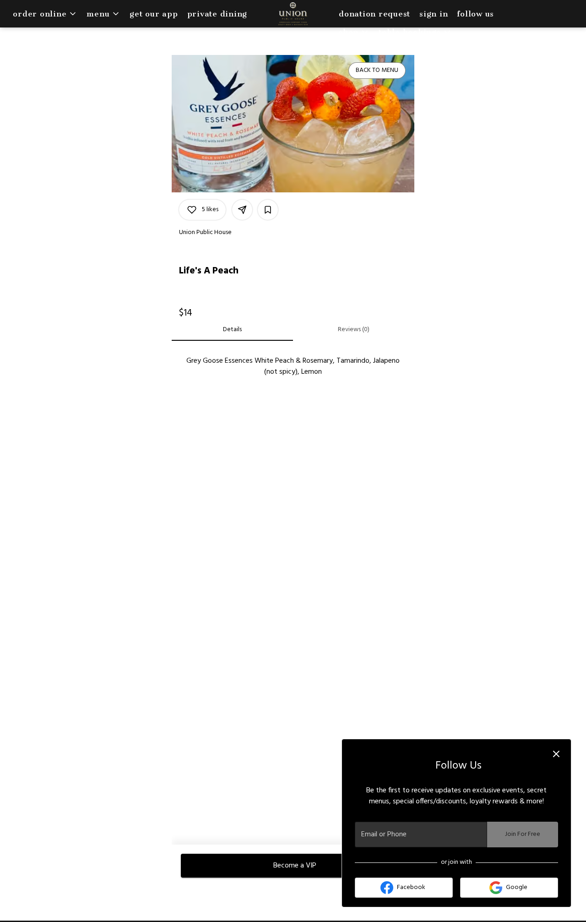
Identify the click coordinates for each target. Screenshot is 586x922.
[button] (45, 14)
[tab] (232, 330)
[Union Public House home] (293, 13)
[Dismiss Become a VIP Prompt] (556, 754)
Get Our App (154, 13)
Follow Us (475, 13)
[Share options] (242, 210)
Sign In (433, 13)
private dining (217, 13)
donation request (374, 13)
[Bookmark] (268, 210)
